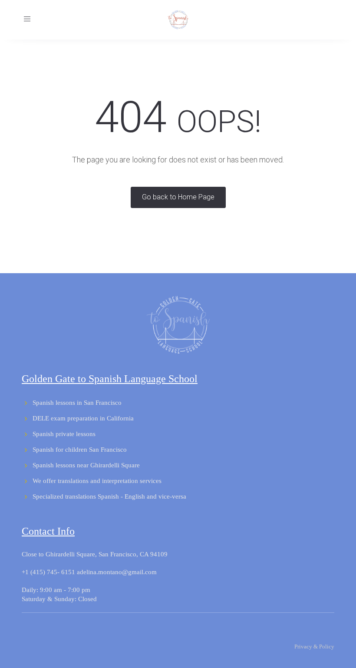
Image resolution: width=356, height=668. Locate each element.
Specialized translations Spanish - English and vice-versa (109, 496)
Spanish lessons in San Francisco (77, 402)
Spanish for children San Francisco (80, 449)
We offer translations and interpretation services (97, 480)
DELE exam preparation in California (83, 418)
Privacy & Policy (314, 646)
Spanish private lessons (64, 433)
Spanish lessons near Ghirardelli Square (86, 465)
